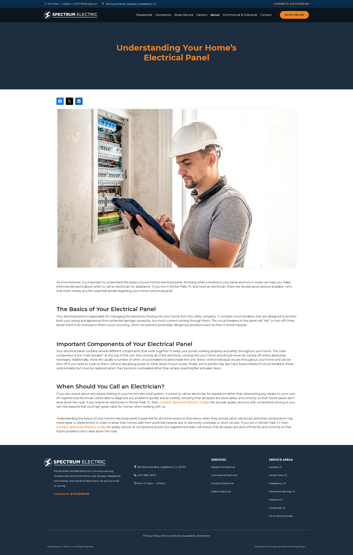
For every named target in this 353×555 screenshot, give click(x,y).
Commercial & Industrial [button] (240, 15)
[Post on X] (69, 101)
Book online (294, 14)
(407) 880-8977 (146, 475)
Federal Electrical (221, 491)
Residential (144, 15)
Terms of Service (171, 535)
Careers (201, 15)
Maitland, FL (276, 499)
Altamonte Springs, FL (282, 491)
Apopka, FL (275, 466)
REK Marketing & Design (294, 546)
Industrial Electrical (222, 483)
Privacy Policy (151, 535)
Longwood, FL (277, 507)
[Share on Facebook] (60, 101)
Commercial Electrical (224, 475)
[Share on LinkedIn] (79, 101)
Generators (163, 15)
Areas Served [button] (183, 15)
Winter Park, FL (278, 475)
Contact (266, 15)
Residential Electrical (223, 466)
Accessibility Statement (196, 535)
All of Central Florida (281, 515)
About (215, 15)
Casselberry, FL (277, 483)
